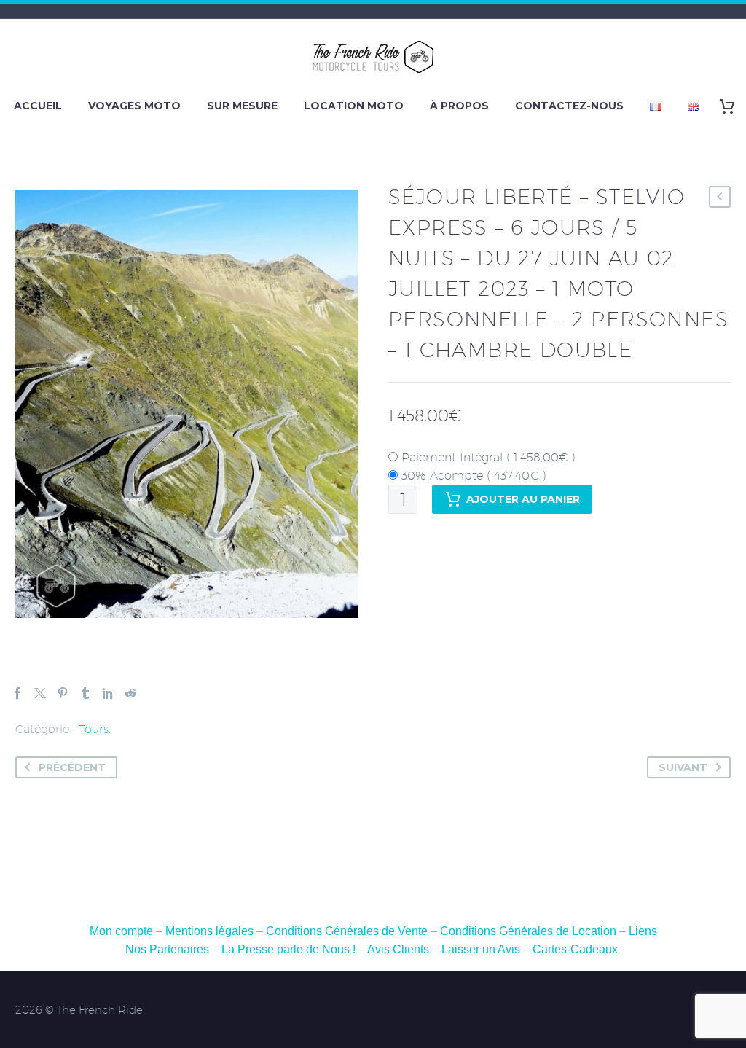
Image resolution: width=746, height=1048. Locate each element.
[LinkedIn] (108, 693)
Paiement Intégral (487, 457)
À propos (459, 105)
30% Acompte (472, 475)
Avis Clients (398, 949)
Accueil (38, 105)
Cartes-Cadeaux (575, 949)
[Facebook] (17, 693)
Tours (94, 729)
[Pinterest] (62, 693)
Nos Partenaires (167, 949)
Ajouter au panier (523, 499)
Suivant (683, 767)
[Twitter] (40, 693)
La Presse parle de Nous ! (288, 949)
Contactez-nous (569, 105)
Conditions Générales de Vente (348, 931)
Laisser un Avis (480, 949)
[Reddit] (130, 693)
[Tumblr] (85, 693)
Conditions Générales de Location (528, 931)
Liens (643, 931)
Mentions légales (209, 931)
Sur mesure (242, 105)
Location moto (354, 105)
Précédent (72, 767)
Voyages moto (134, 105)
